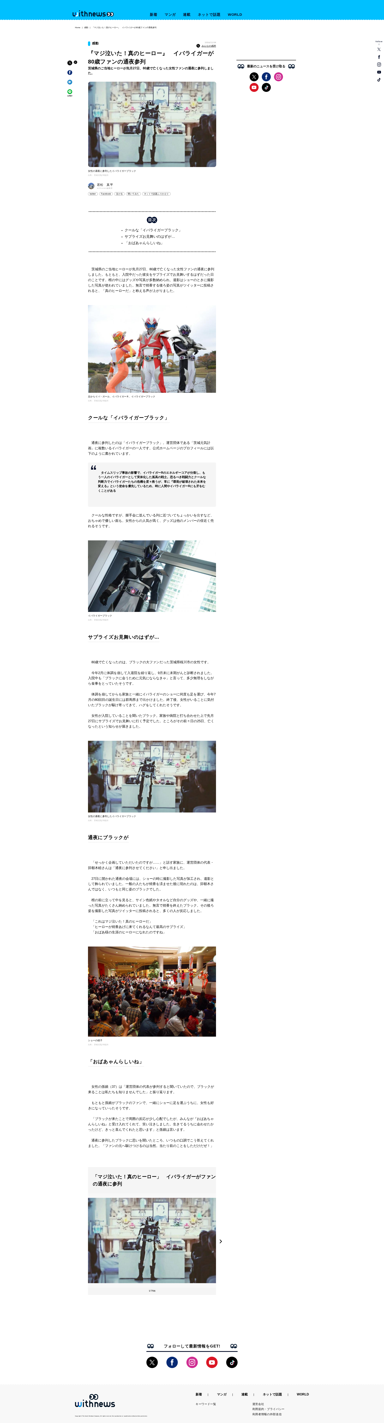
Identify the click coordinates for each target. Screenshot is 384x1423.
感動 (86, 27)
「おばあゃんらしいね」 (144, 243)
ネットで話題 (209, 15)
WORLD (235, 15)
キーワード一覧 (206, 1404)
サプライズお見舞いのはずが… (150, 237)
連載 (187, 15)
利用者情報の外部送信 (267, 1414)
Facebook (106, 194)
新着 (153, 15)
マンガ (170, 15)
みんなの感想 (209, 46)
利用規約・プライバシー (268, 1409)
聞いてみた (133, 194)
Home (77, 27)
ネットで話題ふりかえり (156, 194)
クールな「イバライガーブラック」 (153, 230)
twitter (93, 194)
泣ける (119, 194)
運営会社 (258, 1404)
